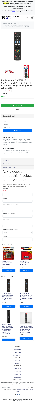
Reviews (5, 167)
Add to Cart (18, 105)
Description (6, 160)
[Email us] (15, 395)
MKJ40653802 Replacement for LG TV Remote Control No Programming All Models (26, 297)
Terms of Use (17, 368)
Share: (3, 91)
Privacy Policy (17, 371)
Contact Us (18, 363)
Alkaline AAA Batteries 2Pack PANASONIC (24, 262)
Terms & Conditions (22, 389)
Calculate (18, 130)
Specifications (6, 163)
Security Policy (17, 377)
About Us (17, 360)
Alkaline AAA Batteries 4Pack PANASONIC (7, 262)
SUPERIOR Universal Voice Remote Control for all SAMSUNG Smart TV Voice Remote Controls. (26, 329)
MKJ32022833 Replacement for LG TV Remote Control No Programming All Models (8, 297)
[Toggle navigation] (27, 18)
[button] (17, 109)
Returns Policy (17, 374)
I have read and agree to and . (18, 390)
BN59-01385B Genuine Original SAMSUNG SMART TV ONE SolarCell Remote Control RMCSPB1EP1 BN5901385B (8, 329)
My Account (17, 349)
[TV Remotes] (10, 17)
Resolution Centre (17, 355)
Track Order (17, 352)
